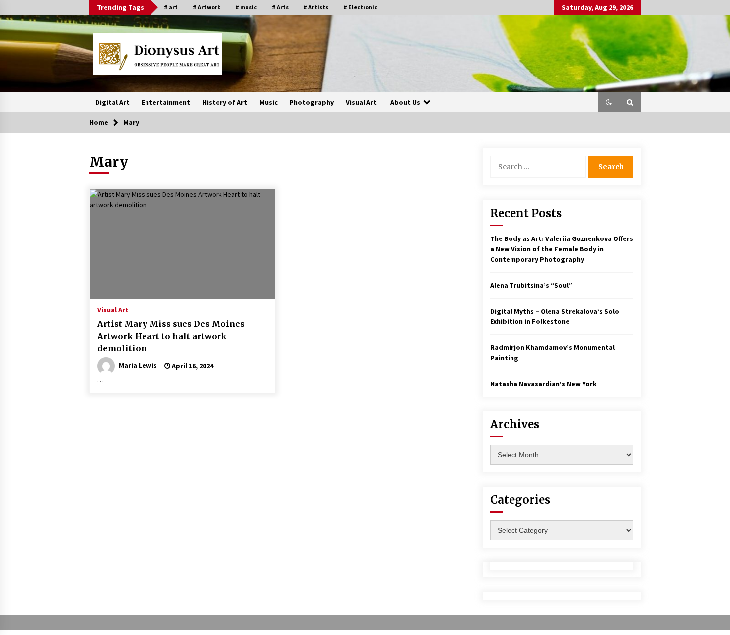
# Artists (315, 7)
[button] (608, 102)
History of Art (224, 102)
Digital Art (112, 102)
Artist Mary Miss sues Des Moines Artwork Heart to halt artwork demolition (171, 336)
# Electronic (360, 7)
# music (246, 7)
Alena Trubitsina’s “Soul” (531, 285)
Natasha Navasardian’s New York (543, 383)
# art (171, 7)
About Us (405, 102)
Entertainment (166, 102)
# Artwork (206, 7)
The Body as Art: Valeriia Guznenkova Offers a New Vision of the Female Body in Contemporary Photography (561, 249)
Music (268, 102)
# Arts (280, 7)
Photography (312, 102)
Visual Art (361, 102)
